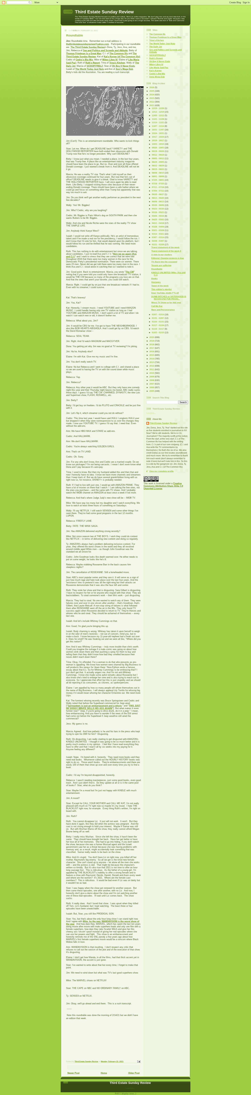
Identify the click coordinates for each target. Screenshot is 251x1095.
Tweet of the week (160, 286)
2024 (152, 94)
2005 (152, 391)
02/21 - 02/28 (158, 244)
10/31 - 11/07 (158, 130)
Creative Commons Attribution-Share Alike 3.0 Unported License (163, 486)
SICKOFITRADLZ (157, 55)
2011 (152, 369)
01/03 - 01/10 (158, 332)
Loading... (151, 413)
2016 (152, 351)
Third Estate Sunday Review (104, 11)
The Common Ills (118, 53)
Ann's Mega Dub (124, 69)
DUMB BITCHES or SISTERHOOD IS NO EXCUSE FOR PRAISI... (168, 297)
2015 (152, 355)
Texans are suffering (161, 265)
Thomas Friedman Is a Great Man (83, 53)
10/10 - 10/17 (158, 140)
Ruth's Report (92, 62)
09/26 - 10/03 (158, 148)
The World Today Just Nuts (89, 69)
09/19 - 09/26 (158, 151)
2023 (152, 98)
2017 (152, 348)
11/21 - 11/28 (158, 119)
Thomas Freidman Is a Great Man (165, 37)
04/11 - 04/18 (158, 223)
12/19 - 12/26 (158, 108)
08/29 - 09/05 (158, 162)
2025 (152, 91)
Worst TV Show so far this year (166, 302)
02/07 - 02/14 (158, 314)
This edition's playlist (161, 289)
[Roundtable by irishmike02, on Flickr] (108, 135)
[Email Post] (138, 1061)
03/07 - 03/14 (158, 237)
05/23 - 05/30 (158, 209)
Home (104, 1073)
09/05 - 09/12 (158, 158)
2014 (152, 359)
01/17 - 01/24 (158, 325)
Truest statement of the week (165, 247)
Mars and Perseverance (163, 310)
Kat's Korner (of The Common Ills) (122, 56)
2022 (152, 102)
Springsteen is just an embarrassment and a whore (95, 705)
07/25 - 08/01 (158, 180)
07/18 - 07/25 (158, 183)
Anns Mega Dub (157, 77)
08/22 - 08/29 (158, 165)
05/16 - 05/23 (158, 212)
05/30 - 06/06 (158, 205)
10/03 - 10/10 (158, 144)
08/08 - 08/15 (158, 173)
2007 (152, 384)
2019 (152, 341)
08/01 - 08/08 (158, 176)
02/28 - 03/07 (158, 241)
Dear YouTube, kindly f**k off (165, 293)
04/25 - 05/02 (158, 219)
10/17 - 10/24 (158, 137)
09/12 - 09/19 (158, 155)
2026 (152, 87)
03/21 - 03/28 (158, 230)
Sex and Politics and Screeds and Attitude (105, 50)
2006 (152, 387)
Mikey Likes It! (109, 59)
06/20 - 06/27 (158, 194)
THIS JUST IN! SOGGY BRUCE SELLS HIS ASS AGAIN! (103, 707)
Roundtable (156, 269)
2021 (152, 105)
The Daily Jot (155, 47)
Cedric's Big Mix (84, 59)
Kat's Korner (155, 70)
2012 (152, 366)
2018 (152, 344)
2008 (152, 380)
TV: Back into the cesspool (164, 262)
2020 (152, 337)
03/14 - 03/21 (158, 234)
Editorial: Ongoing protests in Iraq (167, 258)
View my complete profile (161, 471)
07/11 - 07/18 (158, 187)
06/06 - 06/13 (158, 201)
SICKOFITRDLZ (95, 66)
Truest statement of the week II (166, 251)
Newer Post (73, 1073)
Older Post (134, 1073)
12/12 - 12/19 (158, 112)
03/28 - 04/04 (158, 227)
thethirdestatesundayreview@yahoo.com (87, 44)
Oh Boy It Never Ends (123, 66)
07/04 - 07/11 (158, 191)
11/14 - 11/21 (158, 122)
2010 (152, 373)
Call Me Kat (156, 306)
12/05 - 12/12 (158, 115)
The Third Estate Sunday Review (88, 47)
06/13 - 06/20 (158, 198)
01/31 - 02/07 (158, 318)
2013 (152, 362)
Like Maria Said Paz (158, 67)
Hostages (156, 282)
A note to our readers (161, 254)
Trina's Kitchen (117, 62)
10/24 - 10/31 (158, 133)
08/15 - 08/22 (158, 169)
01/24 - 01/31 (158, 322)
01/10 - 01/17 (158, 329)
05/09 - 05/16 (158, 216)
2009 (152, 376)
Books (154, 278)
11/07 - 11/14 (158, 126)
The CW (130, 272)
